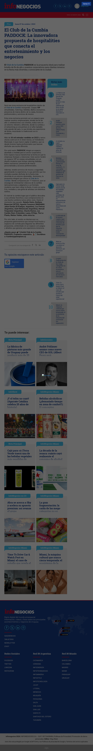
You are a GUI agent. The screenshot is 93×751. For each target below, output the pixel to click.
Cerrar (85, 4)
